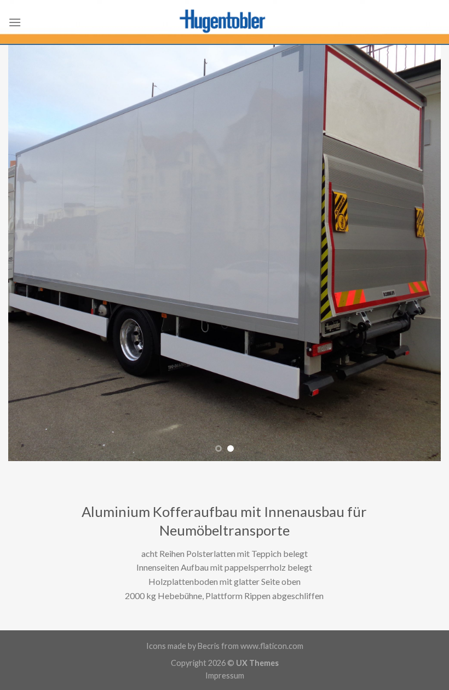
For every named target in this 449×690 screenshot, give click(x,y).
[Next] (418, 253)
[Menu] (14, 22)
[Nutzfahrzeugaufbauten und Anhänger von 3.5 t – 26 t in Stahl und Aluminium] (224, 22)
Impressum (224, 675)
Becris (209, 646)
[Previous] (31, 253)
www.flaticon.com (271, 646)
